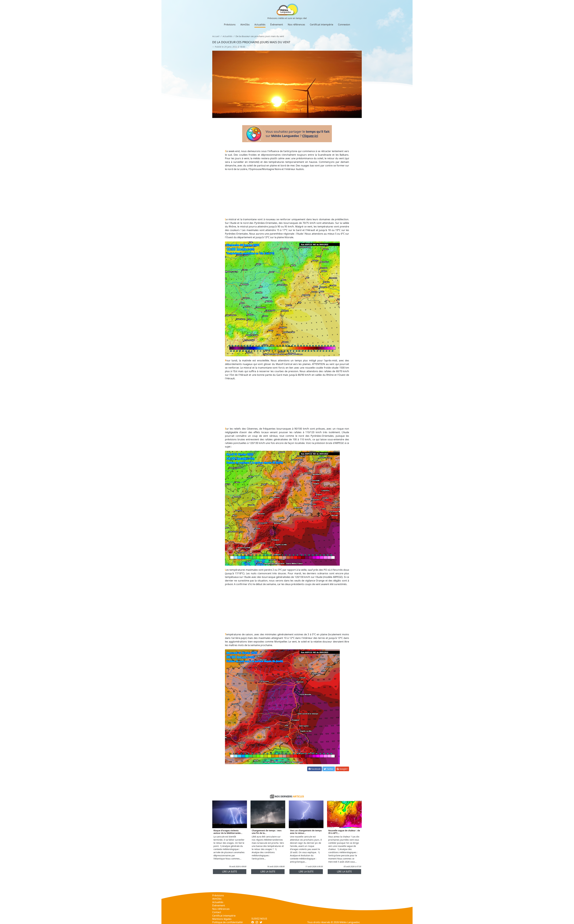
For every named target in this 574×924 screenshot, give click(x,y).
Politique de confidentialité (227, 922)
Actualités (259, 24)
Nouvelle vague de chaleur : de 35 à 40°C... (344, 831)
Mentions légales (222, 919)
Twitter (329, 768)
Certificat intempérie (321, 24)
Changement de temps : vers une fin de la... (266, 831)
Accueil (215, 36)
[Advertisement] (287, 194)
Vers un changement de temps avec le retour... (306, 831)
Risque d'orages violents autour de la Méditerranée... (227, 831)
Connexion (344, 24)
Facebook (315, 768)
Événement (276, 24)
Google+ (343, 768)
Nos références (296, 24)
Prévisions (230, 24)
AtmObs (245, 24)
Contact (216, 912)
